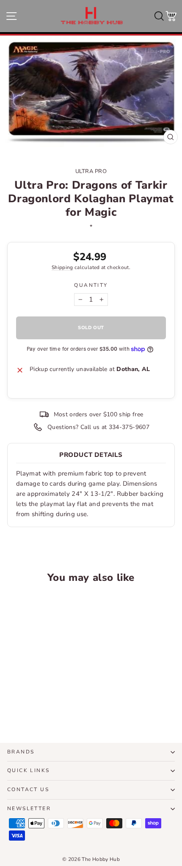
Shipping (62, 267)
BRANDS (20, 751)
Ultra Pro (91, 171)
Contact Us (28, 789)
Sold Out (39, 705)
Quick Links (28, 770)
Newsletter (29, 808)
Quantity (91, 285)
